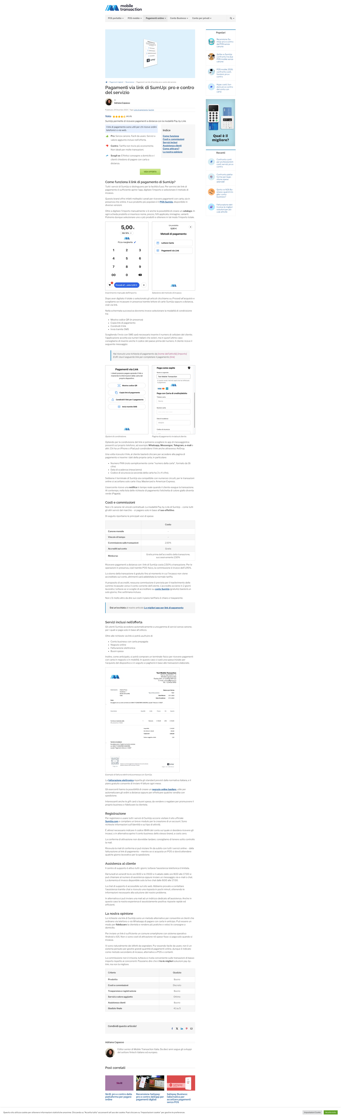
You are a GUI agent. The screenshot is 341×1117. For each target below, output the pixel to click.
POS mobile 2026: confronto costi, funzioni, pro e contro (225, 73)
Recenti (220, 152)
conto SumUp (162, 589)
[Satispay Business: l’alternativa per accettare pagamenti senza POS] (181, 1076)
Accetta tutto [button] (330, 1112)
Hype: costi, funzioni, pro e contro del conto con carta (225, 88)
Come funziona (171, 136)
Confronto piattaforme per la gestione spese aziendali (225, 178)
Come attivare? (171, 148)
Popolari (220, 32)
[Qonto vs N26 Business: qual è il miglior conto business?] (211, 189)
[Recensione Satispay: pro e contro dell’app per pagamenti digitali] (150, 1076)
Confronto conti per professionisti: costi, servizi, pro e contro (225, 163)
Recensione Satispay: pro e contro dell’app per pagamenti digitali (150, 1097)
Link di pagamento (141, 110)
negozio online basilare (164, 789)
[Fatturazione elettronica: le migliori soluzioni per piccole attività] (211, 205)
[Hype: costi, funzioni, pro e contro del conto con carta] (211, 84)
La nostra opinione (172, 152)
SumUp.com (111, 821)
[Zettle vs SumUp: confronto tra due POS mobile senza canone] (211, 54)
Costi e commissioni (173, 139)
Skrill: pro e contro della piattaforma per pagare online (118, 1097)
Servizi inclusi (170, 142)
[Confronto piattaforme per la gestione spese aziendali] (211, 174)
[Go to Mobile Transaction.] (106, 82)
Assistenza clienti (172, 145)
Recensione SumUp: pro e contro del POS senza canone (225, 43)
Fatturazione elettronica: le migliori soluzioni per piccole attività (225, 208)
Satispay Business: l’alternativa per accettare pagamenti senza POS (179, 1098)
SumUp (151, 110)
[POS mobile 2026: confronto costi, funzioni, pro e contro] (211, 69)
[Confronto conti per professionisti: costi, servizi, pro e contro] (211, 159)
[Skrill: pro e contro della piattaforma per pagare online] (119, 1076)
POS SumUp (166, 202)
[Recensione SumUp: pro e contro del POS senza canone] (211, 39)
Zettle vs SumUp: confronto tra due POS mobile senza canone (225, 58)
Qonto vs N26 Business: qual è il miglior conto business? (225, 193)
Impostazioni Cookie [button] (312, 1112)
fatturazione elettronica (121, 780)
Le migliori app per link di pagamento (163, 607)
